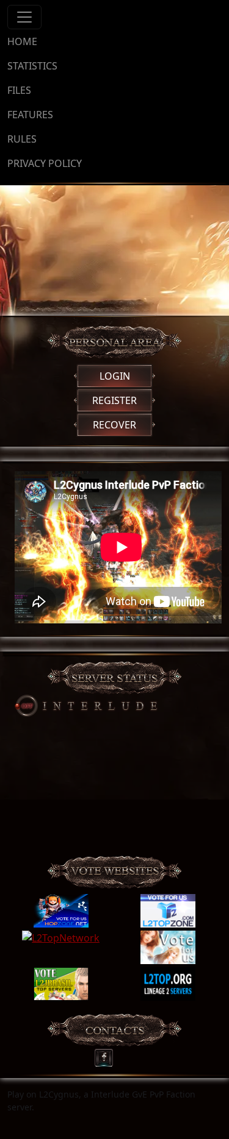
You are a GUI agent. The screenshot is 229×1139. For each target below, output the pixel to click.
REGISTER (114, 400)
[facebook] (108, 1054)
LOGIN (115, 376)
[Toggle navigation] (24, 17)
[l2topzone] (167, 911)
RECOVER (114, 424)
